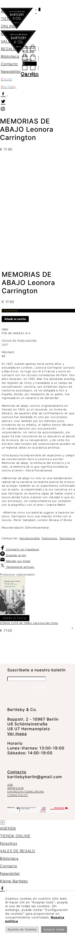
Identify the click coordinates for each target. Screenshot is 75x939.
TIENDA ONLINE (15, 836)
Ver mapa (17, 733)
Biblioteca (9, 858)
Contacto (16, 772)
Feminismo (49, 538)
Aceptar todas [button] (54, 929)
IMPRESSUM (15, 788)
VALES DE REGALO (17, 851)
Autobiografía (30, 538)
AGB (10, 784)
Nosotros (8, 843)
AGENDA (9, 11)
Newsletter (10, 873)
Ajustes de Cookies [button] (22, 929)
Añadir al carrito (15, 319)
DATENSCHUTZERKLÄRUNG (25, 791)
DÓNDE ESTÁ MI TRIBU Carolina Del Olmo (29, 623)
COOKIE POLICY (17, 795)
